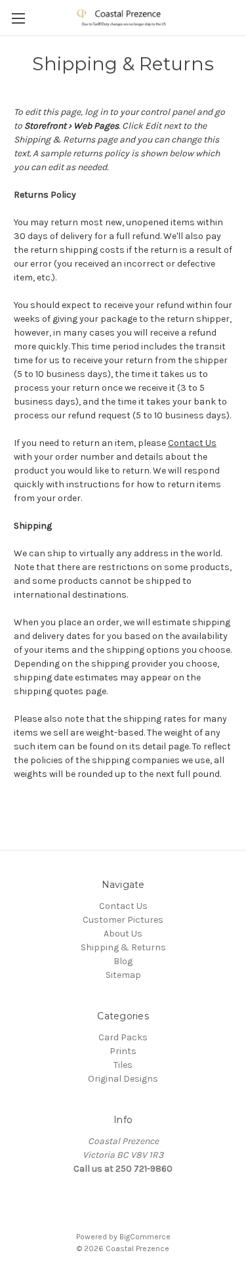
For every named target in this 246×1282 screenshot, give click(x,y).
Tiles (123, 1065)
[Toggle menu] (18, 18)
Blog (123, 961)
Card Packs (123, 1037)
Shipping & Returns (123, 947)
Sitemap (123, 975)
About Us (123, 933)
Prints (123, 1051)
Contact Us (192, 443)
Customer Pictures (123, 919)
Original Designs (123, 1078)
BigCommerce (145, 1236)
